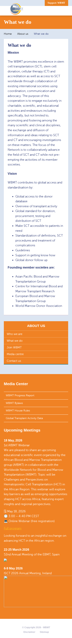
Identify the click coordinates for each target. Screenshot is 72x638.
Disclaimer (29, 632)
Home (8, 33)
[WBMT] (16, 10)
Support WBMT (56, 3)
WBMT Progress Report (20, 395)
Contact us (14, 360)
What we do (14, 340)
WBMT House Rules (18, 410)
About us (22, 33)
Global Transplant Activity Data (24, 418)
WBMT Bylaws (14, 403)
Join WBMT (14, 347)
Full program (13, 528)
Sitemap (44, 632)
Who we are (14, 334)
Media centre (15, 354)
